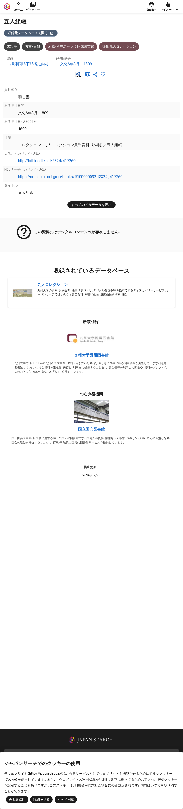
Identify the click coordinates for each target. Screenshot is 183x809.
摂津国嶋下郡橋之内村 (29, 64)
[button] (169, 6)
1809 (87, 64)
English (151, 9)
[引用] (88, 74)
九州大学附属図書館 (91, 355)
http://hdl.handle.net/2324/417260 (47, 161)
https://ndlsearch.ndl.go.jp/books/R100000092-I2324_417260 (70, 176)
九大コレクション (52, 284)
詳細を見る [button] (41, 799)
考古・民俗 (32, 46)
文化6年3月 (70, 64)
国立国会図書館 (91, 429)
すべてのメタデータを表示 (91, 205)
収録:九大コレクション (119, 46)
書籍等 (12, 46)
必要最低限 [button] (17, 799)
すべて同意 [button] (65, 799)
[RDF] (79, 74)
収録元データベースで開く (28, 33)
